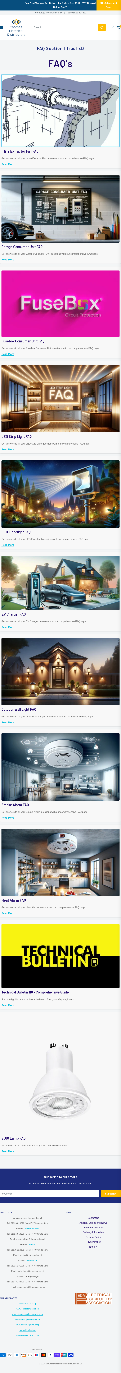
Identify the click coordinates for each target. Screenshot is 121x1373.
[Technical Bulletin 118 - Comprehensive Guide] (60, 923)
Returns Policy (93, 1237)
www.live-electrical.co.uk (27, 1335)
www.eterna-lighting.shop (27, 1325)
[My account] (112, 27)
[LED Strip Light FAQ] (60, 364)
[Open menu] (1, 27)
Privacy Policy (93, 1242)
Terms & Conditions (93, 1227)
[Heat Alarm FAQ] (60, 828)
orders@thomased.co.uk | (53, 12)
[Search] (102, 27)
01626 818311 (78, 12)
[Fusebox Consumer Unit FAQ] (60, 270)
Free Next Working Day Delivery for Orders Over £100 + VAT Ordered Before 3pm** (60, 5)
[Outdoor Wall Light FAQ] (60, 637)
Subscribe (111, 1193)
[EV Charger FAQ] (60, 555)
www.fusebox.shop (27, 1303)
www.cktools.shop (27, 1330)
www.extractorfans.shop (28, 1309)
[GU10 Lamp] (60, 1015)
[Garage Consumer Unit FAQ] (60, 174)
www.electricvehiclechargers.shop (27, 1314)
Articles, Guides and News (93, 1223)
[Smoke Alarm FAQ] (60, 733)
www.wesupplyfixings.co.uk (27, 1319)
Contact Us (93, 1218)
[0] (118, 27)
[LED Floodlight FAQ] (60, 460)
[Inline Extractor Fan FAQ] (60, 73)
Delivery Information (93, 1232)
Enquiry (93, 1247)
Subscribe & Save (110, 5)
